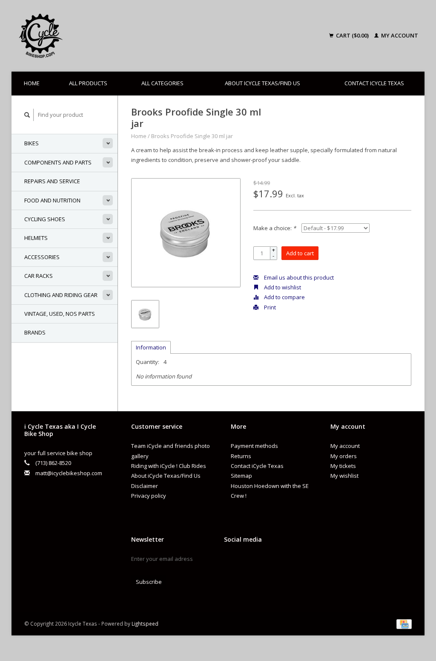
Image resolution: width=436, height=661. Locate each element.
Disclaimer (144, 486)
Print (269, 307)
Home (32, 83)
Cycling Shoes (44, 219)
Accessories (42, 257)
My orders (343, 456)
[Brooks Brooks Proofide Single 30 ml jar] (186, 233)
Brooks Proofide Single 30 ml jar (192, 136)
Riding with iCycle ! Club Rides (168, 466)
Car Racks (38, 276)
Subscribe (149, 582)
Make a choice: (274, 228)
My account (399, 35)
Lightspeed (145, 623)
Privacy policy (148, 495)
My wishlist (344, 475)
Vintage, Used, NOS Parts (59, 314)
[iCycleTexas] (86, 36)
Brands (35, 332)
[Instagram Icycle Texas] (260, 561)
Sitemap (241, 475)
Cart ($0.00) (352, 35)
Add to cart (300, 253)
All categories (162, 83)
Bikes (31, 143)
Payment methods (254, 446)
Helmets (36, 238)
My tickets (343, 466)
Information (151, 347)
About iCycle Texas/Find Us (262, 83)
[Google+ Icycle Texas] (245, 561)
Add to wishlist (282, 287)
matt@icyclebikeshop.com (68, 473)
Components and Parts (58, 162)
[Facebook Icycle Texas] (231, 561)
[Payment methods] (404, 623)
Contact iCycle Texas (374, 83)
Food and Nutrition (52, 200)
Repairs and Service (52, 181)
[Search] (27, 115)
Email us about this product (298, 277)
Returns (241, 456)
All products (88, 83)
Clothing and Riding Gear (61, 295)
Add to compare (284, 297)
